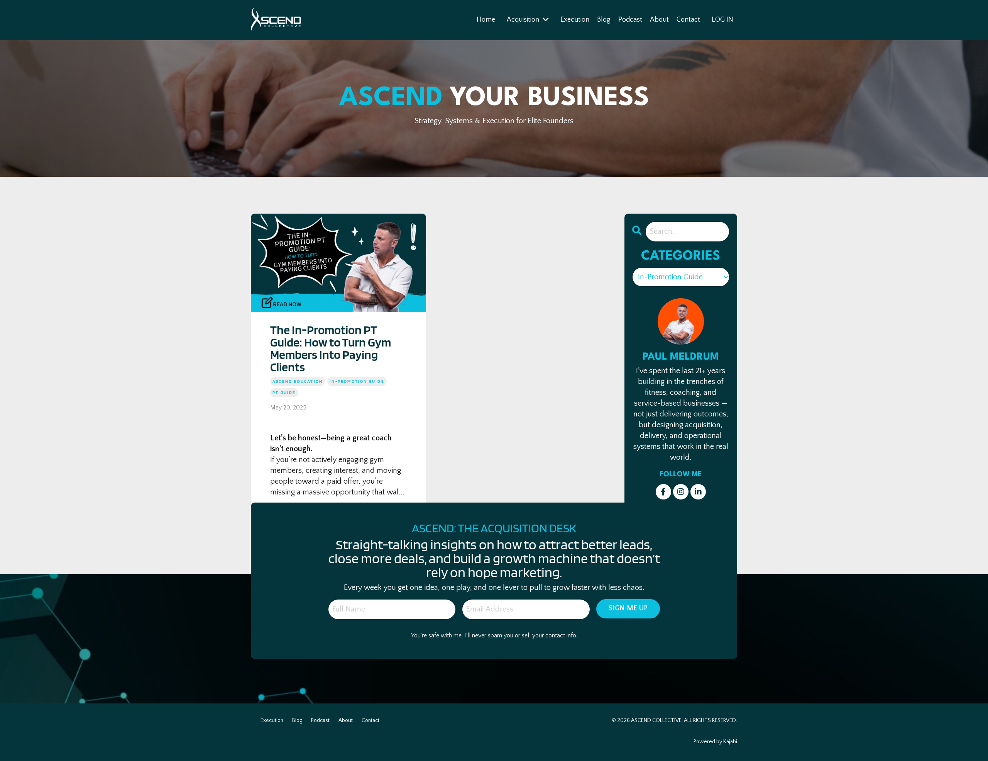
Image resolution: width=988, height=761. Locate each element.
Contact (688, 20)
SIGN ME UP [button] (628, 608)
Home (486, 20)
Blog (604, 20)
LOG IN (722, 20)
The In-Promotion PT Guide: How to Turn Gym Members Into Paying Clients (330, 348)
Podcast (630, 20)
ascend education (297, 381)
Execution (574, 20)
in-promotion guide (357, 381)
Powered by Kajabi (715, 742)
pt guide (284, 392)
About (659, 20)
